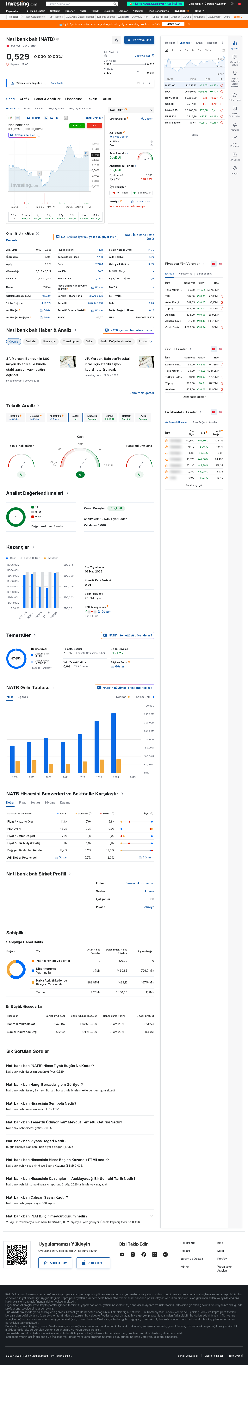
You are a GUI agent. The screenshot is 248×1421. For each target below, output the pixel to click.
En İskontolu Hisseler (181, 412)
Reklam (185, 1250)
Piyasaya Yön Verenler (182, 264)
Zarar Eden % (204, 273)
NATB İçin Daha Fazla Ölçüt (139, 236)
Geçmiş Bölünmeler (80, 108)
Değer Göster (142, 55)
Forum (106, 99)
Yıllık (9, 696)
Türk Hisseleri (55, 17)
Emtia (199, 42)
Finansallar (73, 99)
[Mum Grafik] (10, 118)
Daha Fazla (57, 83)
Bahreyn (148, 907)
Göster (63, 857)
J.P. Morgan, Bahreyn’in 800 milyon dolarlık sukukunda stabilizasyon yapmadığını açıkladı (27, 367)
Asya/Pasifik (214, 17)
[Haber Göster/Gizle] (66, 118)
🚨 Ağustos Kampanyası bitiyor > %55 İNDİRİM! (155, 4)
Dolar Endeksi (173, 122)
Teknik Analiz (21, 405)
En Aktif (169, 273)
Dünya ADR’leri (140, 17)
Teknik (92, 99)
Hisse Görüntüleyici (158, 11)
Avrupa (187, 17)
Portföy (222, 1258)
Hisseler (13, 17)
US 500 (169, 104)
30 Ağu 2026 (96, 295)
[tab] (15, 417)
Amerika (175, 17)
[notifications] (232, 3)
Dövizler (170, 42)
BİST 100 (170, 85)
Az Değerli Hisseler (176, 422)
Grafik (24, 99)
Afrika (227, 17)
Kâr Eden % (185, 273)
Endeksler (185, 42)
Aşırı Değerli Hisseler (205, 422)
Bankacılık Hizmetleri (140, 883)
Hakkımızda (188, 1242)
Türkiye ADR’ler (160, 17)
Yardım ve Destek (192, 1258)
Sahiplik (39, 108)
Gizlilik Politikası (214, 1355)
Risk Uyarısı (235, 1355)
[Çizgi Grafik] (17, 118)
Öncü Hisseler (176, 349)
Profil (27, 108)
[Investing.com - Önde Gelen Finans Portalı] (21, 4)
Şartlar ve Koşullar (188, 1355)
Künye (185, 1266)
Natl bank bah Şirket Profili (36, 874)
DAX (167, 91)
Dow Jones (171, 97)
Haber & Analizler (47, 99)
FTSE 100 (170, 116)
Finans (149, 891)
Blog (220, 1242)
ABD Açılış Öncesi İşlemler (80, 17)
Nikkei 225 (171, 110)
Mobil (220, 1250)
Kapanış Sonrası (106, 17)
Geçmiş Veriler (56, 108)
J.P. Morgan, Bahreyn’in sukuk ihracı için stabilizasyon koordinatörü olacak (108, 364)
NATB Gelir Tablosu (28, 687)
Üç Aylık (22, 696)
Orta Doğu (199, 17)
